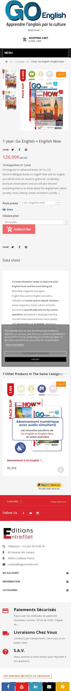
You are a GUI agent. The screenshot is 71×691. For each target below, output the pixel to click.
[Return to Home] (6, 61)
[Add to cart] (61, 469)
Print (10, 209)
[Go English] (35, 13)
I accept (35, 359)
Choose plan (11, 216)
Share (19, 149)
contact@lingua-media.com (23, 564)
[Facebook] (23, 513)
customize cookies (35, 353)
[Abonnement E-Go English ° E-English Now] (35, 419)
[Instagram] (37, 513)
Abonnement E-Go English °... (25, 460)
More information (15, 344)
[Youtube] (30, 513)
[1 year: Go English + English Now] (10, 79)
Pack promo (11, 203)
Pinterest (26, 149)
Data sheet (11, 260)
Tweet (12, 149)
